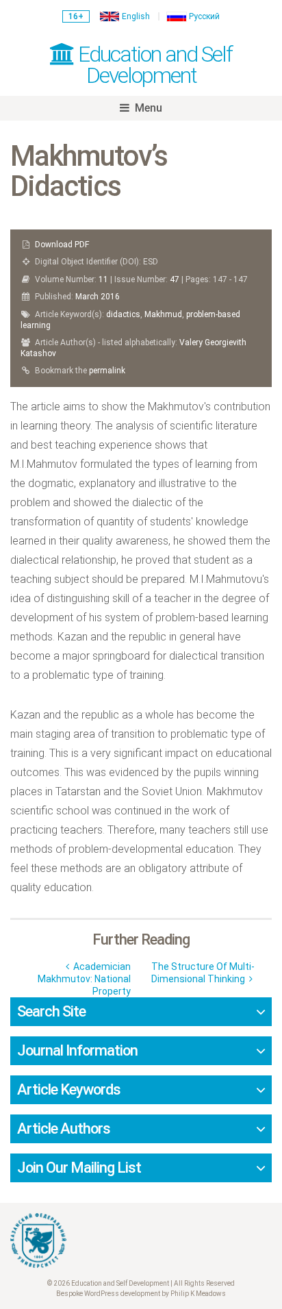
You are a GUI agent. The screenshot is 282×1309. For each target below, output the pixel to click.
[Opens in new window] (141, 1240)
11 (103, 279)
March (87, 296)
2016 (110, 296)
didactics (123, 314)
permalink (107, 370)
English (136, 16)
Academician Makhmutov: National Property (84, 979)
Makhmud (163, 314)
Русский (204, 16)
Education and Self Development (153, 64)
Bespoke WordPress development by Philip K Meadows (141, 1293)
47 (174, 279)
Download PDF (62, 244)
